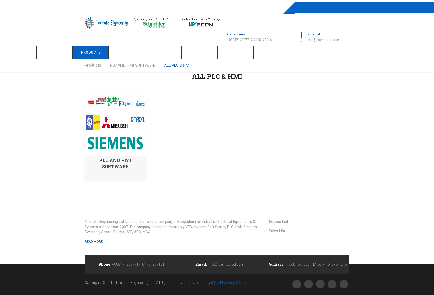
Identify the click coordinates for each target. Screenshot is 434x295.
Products (91, 52)
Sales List (277, 231)
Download (235, 52)
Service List (278, 222)
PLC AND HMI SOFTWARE (133, 65)
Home (18, 52)
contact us (271, 52)
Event (199, 52)
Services (127, 52)
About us (55, 52)
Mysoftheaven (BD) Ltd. (229, 283)
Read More (94, 241)
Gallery (163, 52)
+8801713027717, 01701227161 (250, 40)
